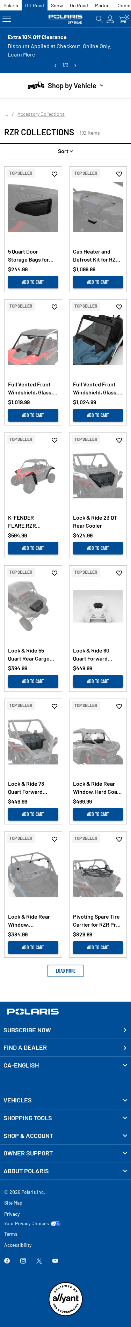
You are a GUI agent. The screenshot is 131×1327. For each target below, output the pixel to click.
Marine (102, 5)
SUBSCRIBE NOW (27, 1030)
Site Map (13, 1203)
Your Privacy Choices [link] (26, 1223)
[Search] (99, 19)
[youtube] (55, 1261)
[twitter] (39, 1261)
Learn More (21, 54)
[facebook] (7, 1261)
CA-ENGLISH (21, 1065)
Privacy (12, 1214)
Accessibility (17, 1245)
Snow (57, 5)
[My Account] (110, 19)
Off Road (34, 5)
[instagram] (23, 1261)
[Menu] (7, 19)
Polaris (10, 5)
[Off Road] (65, 19)
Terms (10, 1234)
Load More (65, 971)
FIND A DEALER (25, 1047)
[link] (65, 1100)
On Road (79, 5)
